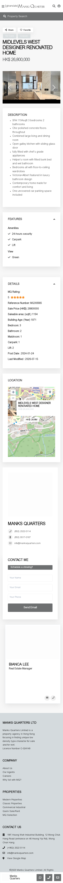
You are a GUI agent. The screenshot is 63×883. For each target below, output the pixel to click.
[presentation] (9, 88)
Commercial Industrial (14, 807)
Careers (7, 776)
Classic (24, 36)
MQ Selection (10, 815)
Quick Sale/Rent (11, 811)
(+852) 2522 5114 (16, 848)
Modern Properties (12, 800)
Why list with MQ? (12, 780)
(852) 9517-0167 (22, 537)
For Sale (9, 36)
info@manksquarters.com (27, 543)
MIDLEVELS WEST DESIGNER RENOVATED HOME (34, 405)
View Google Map (16, 858)
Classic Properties (12, 804)
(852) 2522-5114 (22, 531)
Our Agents (9, 772)
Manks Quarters (27, 524)
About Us (7, 768)
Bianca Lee (19, 664)
